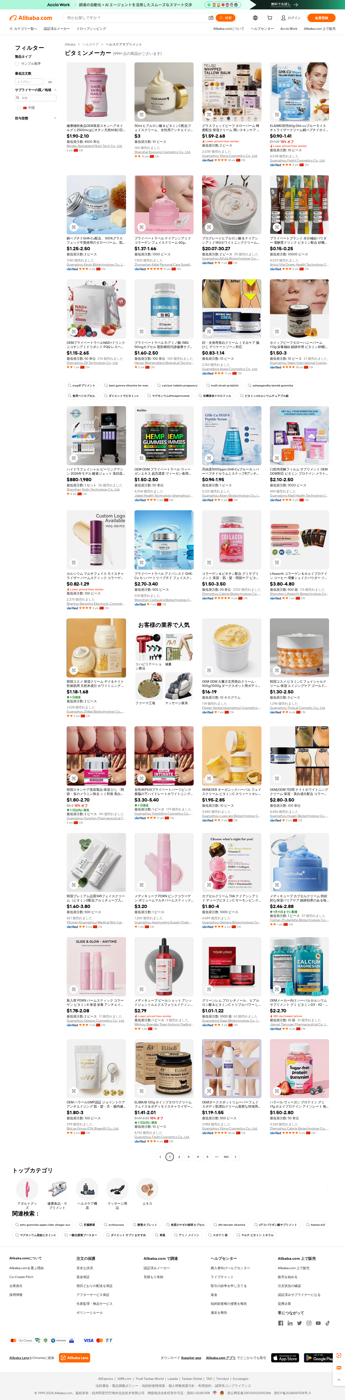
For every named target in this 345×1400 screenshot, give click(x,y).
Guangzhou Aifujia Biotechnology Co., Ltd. (231, 258)
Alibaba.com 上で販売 (294, 1268)
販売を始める (288, 1277)
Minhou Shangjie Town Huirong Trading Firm (164, 1024)
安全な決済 (85, 1268)
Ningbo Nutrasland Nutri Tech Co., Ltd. (94, 146)
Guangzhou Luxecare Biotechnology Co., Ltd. (231, 816)
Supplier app (191, 1358)
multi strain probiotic (225, 385)
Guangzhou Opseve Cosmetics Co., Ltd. (95, 1020)
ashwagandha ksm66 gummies (273, 385)
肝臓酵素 (89, 1224)
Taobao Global (192, 1379)
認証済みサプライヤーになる (299, 1295)
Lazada (173, 1379)
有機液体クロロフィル (217, 395)
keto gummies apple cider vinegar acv (45, 1224)
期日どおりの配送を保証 (95, 1286)
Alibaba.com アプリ (221, 1358)
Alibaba (70, 44)
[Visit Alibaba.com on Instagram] (309, 1323)
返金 (214, 1295)
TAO (209, 1379)
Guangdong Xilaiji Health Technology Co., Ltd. (299, 495)
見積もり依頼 (153, 1277)
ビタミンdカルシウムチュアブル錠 (267, 395)
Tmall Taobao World (149, 1379)
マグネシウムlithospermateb (170, 395)
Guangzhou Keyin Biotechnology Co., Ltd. (96, 264)
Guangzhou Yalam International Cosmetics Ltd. (299, 363)
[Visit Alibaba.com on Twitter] (299, 1323)
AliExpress (105, 1379)
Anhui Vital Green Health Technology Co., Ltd (299, 264)
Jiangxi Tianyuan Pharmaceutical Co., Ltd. (299, 1024)
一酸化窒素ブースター (83, 1235)
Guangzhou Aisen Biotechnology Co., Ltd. (231, 495)
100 (226, 1156)
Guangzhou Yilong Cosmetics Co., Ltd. (229, 156)
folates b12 (318, 1224)
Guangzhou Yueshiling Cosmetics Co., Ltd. (164, 813)
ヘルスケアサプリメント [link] (124, 44)
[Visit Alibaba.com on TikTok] (327, 1323)
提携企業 (284, 1303)
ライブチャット (222, 1277)
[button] (211, 18)
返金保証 (83, 1277)
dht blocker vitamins (231, 1224)
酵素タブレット (147, 1224)
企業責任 (16, 1286)
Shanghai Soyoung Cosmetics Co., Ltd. (162, 152)
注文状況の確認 (289, 1286)
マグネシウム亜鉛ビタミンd (37, 1235)
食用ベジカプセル (84, 395)
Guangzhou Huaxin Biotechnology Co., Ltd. (299, 816)
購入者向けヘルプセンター (230, 1268)
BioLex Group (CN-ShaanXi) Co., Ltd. (93, 1128)
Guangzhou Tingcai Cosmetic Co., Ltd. (297, 708)
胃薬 (162, 1235)
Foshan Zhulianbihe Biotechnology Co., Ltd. (299, 920)
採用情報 (16, 1295)
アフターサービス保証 (93, 1295)
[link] (339, 1355)
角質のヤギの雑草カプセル (188, 1224)
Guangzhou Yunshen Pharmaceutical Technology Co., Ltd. (96, 818)
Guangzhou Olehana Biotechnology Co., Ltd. (231, 922)
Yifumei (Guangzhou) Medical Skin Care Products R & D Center (96, 922)
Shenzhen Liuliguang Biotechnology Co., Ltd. (164, 600)
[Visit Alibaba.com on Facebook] (281, 1323)
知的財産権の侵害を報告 (229, 1303)
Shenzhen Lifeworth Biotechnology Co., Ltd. (299, 594)
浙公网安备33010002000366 (249, 1393)
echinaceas (116, 1224)
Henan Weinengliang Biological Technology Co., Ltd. (164, 363)
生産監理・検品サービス (95, 1303)
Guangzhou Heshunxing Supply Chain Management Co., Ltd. (164, 922)
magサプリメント (84, 385)
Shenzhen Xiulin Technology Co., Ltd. (93, 489)
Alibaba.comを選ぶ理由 (26, 1268)
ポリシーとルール (90, 1312)
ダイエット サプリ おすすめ (128, 1235)
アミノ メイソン (189, 1235)
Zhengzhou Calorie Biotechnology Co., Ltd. (231, 594)
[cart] (270, 18)
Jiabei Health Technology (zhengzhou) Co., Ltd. (164, 495)
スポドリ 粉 (220, 1235)
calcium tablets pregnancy (179, 385)
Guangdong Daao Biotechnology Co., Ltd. (231, 1020)
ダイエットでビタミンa (123, 395)
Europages (241, 1379)
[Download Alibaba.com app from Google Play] (320, 1357)
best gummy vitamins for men (128, 385)
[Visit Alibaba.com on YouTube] (318, 1323)
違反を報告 (219, 1312)
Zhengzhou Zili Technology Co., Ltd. (92, 363)
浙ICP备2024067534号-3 (292, 1393)
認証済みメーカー (157, 1268)
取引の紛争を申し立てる (229, 1286)
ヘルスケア (90, 44)
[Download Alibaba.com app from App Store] (285, 1357)
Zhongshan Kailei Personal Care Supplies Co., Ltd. (164, 264)
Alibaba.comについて (25, 1258)
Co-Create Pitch (21, 1277)
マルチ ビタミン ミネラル (257, 1235)
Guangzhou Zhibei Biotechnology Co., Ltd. (96, 711)
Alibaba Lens (19, 1358)
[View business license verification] (215, 1393)
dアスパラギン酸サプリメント (278, 1224)
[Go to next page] (235, 1157)
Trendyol (222, 1379)
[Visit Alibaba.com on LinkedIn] (290, 1323)
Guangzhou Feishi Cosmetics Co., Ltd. (297, 160)
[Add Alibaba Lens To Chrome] (74, 1357)
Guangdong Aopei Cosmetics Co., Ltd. (229, 369)
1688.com (124, 1379)
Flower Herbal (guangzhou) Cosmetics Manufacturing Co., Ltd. (231, 708)
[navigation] (35, 601)
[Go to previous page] (160, 1157)
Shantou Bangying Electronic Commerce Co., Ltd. (96, 603)
